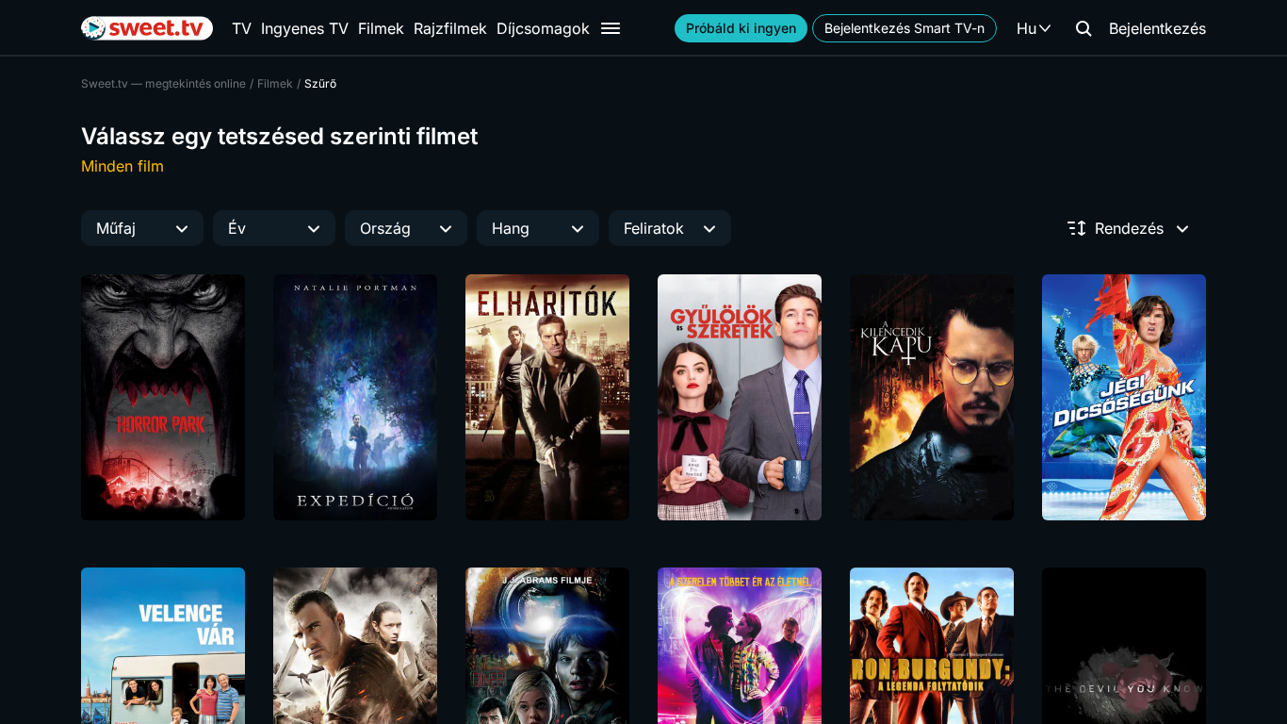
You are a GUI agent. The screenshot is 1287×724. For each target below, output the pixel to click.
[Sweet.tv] (147, 28)
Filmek (381, 28)
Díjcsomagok (543, 28)
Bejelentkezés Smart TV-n (904, 28)
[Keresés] (1083, 28)
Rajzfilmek (450, 28)
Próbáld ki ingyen (741, 28)
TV (242, 28)
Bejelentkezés (1157, 28)
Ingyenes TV (305, 28)
